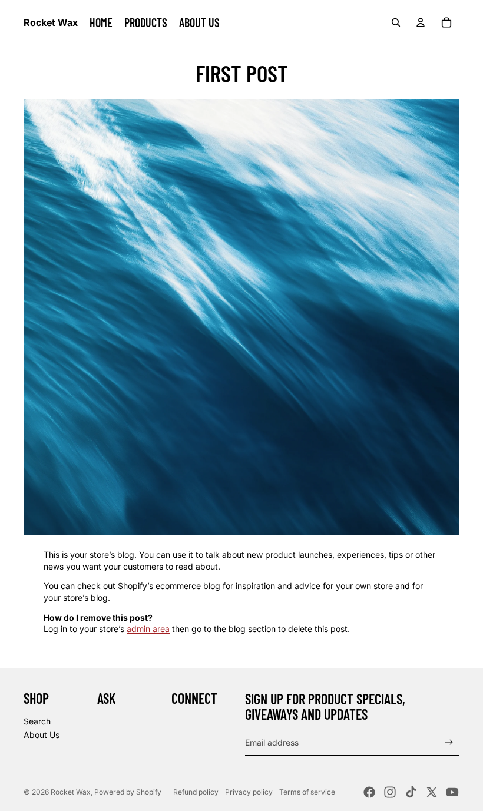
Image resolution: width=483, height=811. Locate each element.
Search (37, 721)
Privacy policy (249, 791)
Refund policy (196, 791)
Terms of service (307, 791)
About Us (41, 735)
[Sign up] (449, 742)
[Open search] (396, 22)
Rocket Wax (71, 791)
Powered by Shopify (127, 791)
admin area (148, 629)
